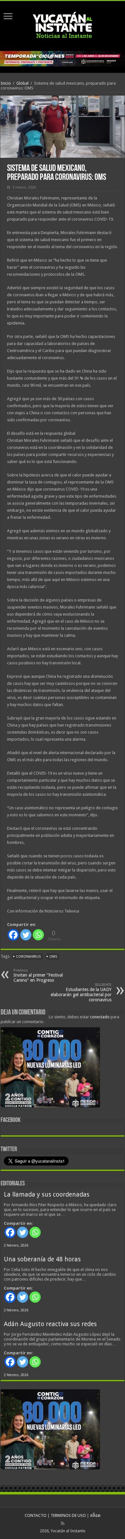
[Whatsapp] (38, 934)
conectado (100, 1016)
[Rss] (62, 1523)
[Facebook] (13, 934)
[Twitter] (25, 934)
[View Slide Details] (50, 1068)
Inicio (6, 83)
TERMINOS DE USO (68, 1515)
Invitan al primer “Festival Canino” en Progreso (38, 975)
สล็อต (95, 1515)
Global (22, 83)
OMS (53, 957)
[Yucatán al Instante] (62, 24)
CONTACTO (35, 1515)
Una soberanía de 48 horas (42, 1259)
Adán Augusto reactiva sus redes (50, 1324)
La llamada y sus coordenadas (46, 1194)
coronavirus (28, 957)
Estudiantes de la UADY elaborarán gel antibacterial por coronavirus (81, 992)
